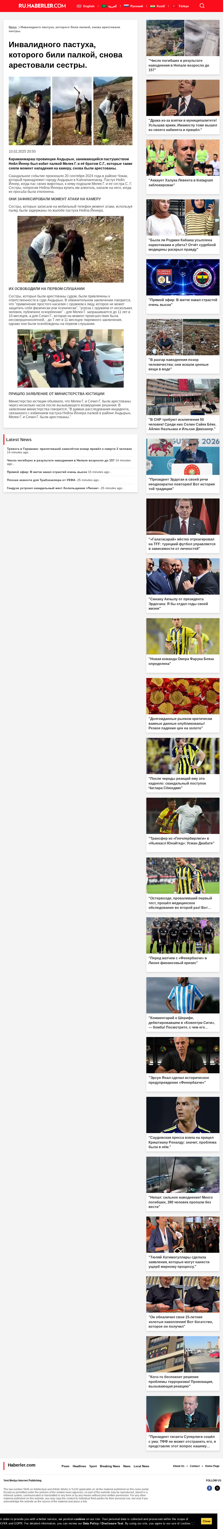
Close (206, 1521)
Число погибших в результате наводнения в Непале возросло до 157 (69, 462)
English (88, 6)
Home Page (212, 1466)
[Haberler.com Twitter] (217, 1490)
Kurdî (160, 6)
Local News (141, 1466)
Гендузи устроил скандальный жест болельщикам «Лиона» (66, 488)
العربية (112, 6)
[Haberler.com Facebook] (209, 1490)
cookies (79, 1519)
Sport (93, 1466)
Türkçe (183, 6)
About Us (178, 1466)
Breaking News (110, 1466)
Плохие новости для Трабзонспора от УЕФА (54, 480)
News (126, 1466)
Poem (65, 1466)
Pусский (136, 6)
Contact (195, 1466)
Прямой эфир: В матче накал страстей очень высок (59, 472)
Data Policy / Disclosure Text (103, 1523)
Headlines (79, 1466)
